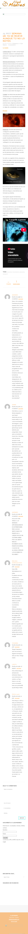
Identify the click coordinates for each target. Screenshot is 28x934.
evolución (9, 271)
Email (4, 833)
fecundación (16, 271)
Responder (20, 408)
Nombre (5, 830)
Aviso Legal (14, 921)
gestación (22, 271)
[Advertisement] (14, 859)
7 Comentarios (12, 44)
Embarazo (15, 43)
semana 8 (5, 273)
